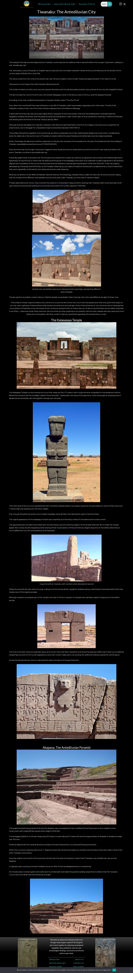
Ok (114, 970)
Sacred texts (55, 966)
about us (79, 959)
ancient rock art (57, 963)
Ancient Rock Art (64, 4)
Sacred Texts (87, 4)
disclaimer (78, 966)
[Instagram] (121, 4)
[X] (125, 4)
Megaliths (44, 4)
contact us (78, 963)
